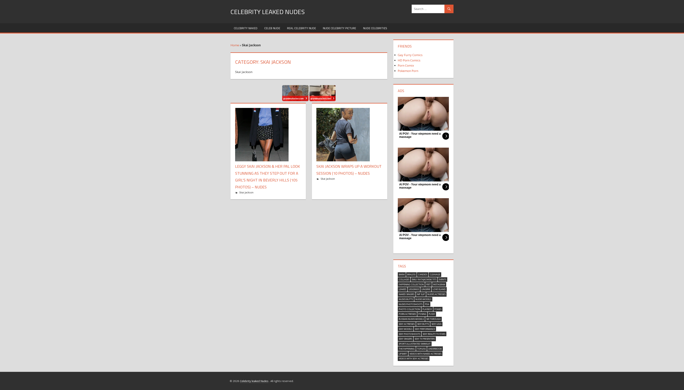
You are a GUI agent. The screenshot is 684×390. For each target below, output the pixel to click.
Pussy (432, 314)
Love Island (439, 289)
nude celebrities (375, 28)
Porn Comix (406, 65)
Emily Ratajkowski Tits (424, 279)
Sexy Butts (423, 324)
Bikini (402, 274)
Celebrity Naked (245, 28)
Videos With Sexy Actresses (413, 358)
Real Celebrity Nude (301, 28)
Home (234, 45)
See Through (433, 319)
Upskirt (403, 353)
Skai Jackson (246, 192)
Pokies (437, 309)
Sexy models (405, 329)
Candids (422, 274)
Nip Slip (421, 294)
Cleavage (435, 274)
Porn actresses (407, 314)
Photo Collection (409, 309)
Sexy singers (405, 338)
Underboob (435, 348)
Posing (422, 314)
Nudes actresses (436, 294)
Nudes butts (406, 299)
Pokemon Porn (408, 71)
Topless (421, 348)
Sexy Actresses (407, 324)
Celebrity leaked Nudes (267, 12)
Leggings (414, 289)
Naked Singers (406, 294)
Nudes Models (423, 299)
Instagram (439, 284)
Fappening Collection (411, 284)
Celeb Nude (272, 28)
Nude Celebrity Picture (339, 28)
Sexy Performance (425, 329)
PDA (427, 304)
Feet (428, 284)
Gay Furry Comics (410, 55)
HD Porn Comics (409, 60)
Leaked (402, 289)
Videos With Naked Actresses (425, 353)
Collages (404, 279)
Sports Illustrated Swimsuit (415, 343)
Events (442, 279)
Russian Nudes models (411, 319)
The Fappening (407, 348)
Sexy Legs (436, 324)
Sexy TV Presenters (425, 338)
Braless (411, 274)
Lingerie (425, 289)
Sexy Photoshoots (409, 334)
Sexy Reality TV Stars (434, 334)
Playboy (427, 309)
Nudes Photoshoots (411, 304)
